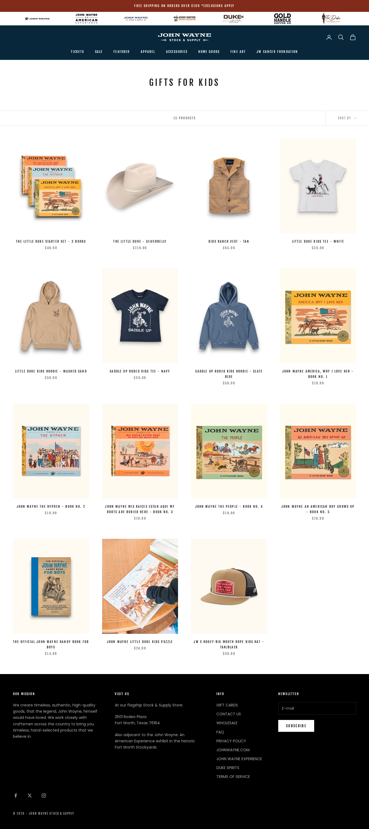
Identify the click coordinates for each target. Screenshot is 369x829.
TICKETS (77, 52)
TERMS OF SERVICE (233, 776)
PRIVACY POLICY (231, 741)
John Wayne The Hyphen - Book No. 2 (51, 507)
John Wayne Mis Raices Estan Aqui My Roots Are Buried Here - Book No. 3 (140, 509)
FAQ (220, 732)
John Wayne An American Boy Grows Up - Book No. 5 (318, 509)
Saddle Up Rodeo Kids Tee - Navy (140, 371)
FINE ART (238, 52)
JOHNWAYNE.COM (233, 750)
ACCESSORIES (177, 52)
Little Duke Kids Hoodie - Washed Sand (51, 371)
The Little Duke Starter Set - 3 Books (51, 241)
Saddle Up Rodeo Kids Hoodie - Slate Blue (229, 374)
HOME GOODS (209, 52)
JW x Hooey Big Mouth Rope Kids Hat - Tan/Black (229, 644)
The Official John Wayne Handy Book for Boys (51, 644)
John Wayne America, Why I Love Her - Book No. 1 (318, 374)
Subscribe (296, 726)
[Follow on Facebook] (15, 795)
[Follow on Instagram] (43, 795)
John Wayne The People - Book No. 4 (229, 507)
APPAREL (148, 52)
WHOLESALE (226, 723)
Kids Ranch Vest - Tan (229, 241)
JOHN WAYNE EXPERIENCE (239, 759)
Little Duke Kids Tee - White (318, 241)
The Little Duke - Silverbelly (140, 241)
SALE (99, 52)
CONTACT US (228, 714)
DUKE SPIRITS (227, 767)
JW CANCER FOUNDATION (277, 52)
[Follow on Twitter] (29, 795)
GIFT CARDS (227, 705)
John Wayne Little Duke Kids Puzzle (140, 642)
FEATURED (121, 52)
